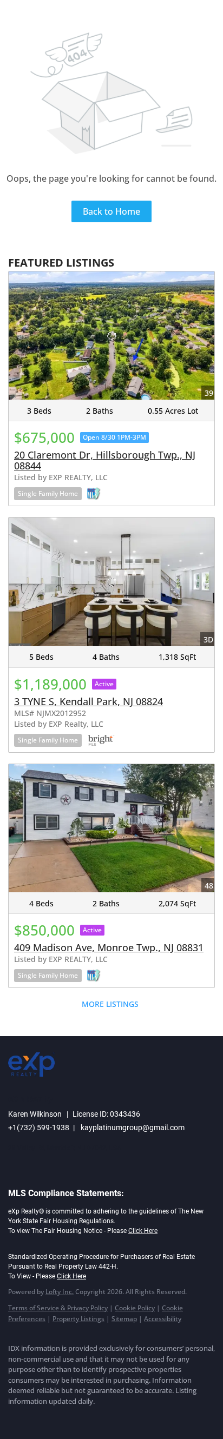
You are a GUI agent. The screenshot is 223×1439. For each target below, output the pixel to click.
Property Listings (78, 1318)
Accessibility (162, 1318)
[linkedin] (35, 1417)
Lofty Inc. (59, 1291)
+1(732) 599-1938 (38, 1127)
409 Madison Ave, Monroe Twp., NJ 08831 (109, 947)
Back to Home (111, 211)
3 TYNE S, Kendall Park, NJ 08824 (88, 701)
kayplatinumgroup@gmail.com (133, 1127)
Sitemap (124, 1318)
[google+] (121, 1417)
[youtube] (100, 1417)
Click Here (143, 1231)
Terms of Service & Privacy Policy (58, 1307)
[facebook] (13, 1417)
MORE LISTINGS (110, 1004)
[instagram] (78, 1417)
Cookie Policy (135, 1307)
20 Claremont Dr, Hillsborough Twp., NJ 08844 (104, 460)
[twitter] (56, 1417)
